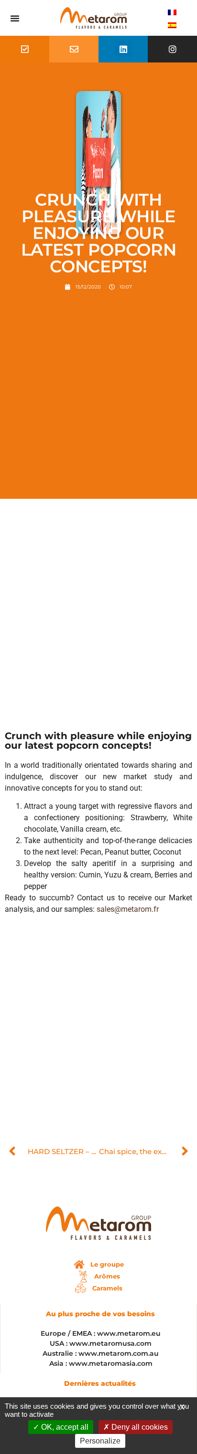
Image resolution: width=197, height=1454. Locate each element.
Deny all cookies (138, 1427)
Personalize (100, 1441)
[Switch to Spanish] (172, 24)
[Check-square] (24, 49)
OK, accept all (63, 1427)
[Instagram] (172, 49)
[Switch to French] (172, 11)
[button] (15, 18)
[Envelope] (74, 49)
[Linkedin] (123, 49)
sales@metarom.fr (128, 909)
